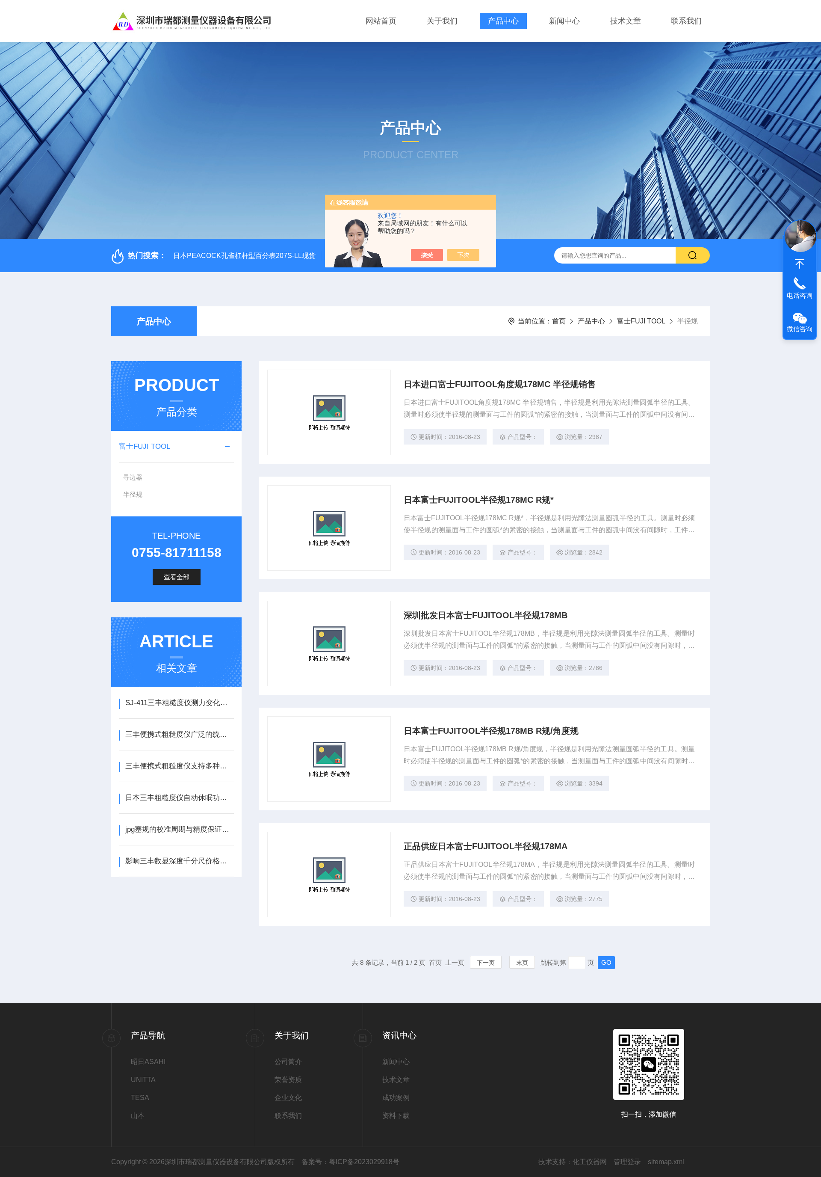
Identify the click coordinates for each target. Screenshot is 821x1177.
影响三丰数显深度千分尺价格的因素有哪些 (179, 861)
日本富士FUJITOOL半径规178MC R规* (479, 499)
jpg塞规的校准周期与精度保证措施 (179, 829)
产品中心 (503, 21)
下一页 (486, 962)
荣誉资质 (288, 1079)
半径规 (132, 494)
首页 (559, 321)
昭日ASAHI (148, 1061)
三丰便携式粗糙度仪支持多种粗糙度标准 (179, 766)
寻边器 (132, 477)
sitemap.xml (666, 1161)
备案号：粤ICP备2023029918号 (350, 1161)
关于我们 (442, 21)
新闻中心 (564, 21)
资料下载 (396, 1115)
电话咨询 (799, 295)
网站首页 (381, 21)
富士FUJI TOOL (641, 321)
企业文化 (288, 1097)
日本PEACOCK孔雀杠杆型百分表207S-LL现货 (244, 255)
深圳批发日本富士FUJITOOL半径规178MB (485, 615)
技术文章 (625, 21)
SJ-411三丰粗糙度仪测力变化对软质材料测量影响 (179, 703)
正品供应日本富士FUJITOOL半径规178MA (485, 846)
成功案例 (396, 1097)
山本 (138, 1115)
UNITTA (143, 1079)
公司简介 (288, 1061)
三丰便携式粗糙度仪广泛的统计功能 (179, 734)
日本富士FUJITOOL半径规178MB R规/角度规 (491, 730)
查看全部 (176, 577)
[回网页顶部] (799, 264)
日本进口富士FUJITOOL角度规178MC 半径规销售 (500, 384)
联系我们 (686, 21)
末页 (522, 962)
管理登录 (627, 1161)
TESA (140, 1097)
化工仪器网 (590, 1161)
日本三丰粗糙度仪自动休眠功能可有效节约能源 (179, 798)
